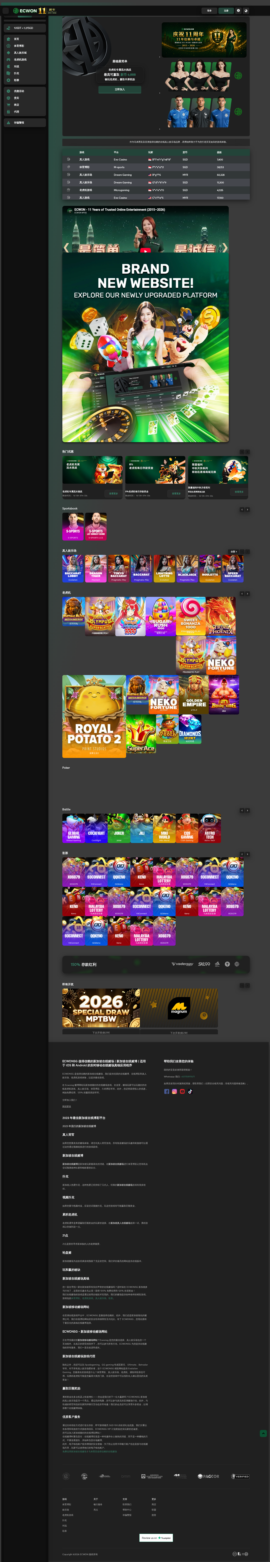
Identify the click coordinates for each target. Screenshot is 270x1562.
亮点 (96, 1510)
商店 (154, 1504)
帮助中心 (127, 1510)
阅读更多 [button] (66, 1106)
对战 (64, 1526)
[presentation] (242, 509)
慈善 (154, 1515)
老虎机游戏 (87, 1298)
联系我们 (127, 1504)
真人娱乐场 (100, 1298)
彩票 (110, 1298)
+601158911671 (188, 1077)
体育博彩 (75, 1298)
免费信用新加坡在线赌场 (74, 1452)
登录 (209, 10)
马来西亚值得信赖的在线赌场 (102, 1452)
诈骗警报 (127, 1515)
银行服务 (98, 1504)
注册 (226, 10)
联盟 (154, 1510)
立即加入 (120, 89)
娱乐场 (65, 1510)
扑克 (64, 1520)
